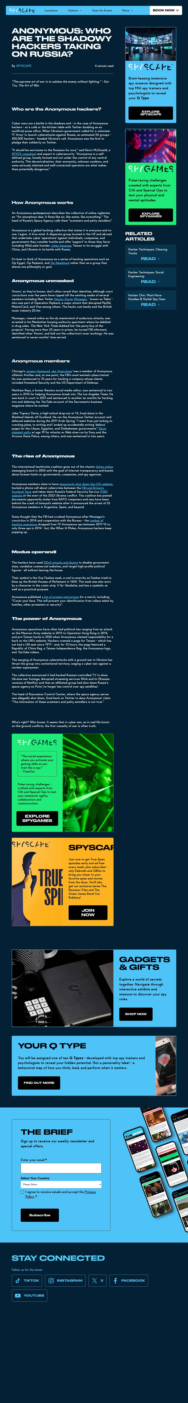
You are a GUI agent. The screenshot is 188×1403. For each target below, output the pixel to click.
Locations (51, 10)
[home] (22, 10)
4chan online (104, 467)
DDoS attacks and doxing (61, 562)
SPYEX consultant (24, 154)
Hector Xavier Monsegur (70, 299)
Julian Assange (61, 245)
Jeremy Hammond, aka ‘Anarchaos (49, 371)
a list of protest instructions (60, 597)
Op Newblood (59, 263)
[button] (74, 10)
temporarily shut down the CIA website (85, 484)
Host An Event (102, 10)
